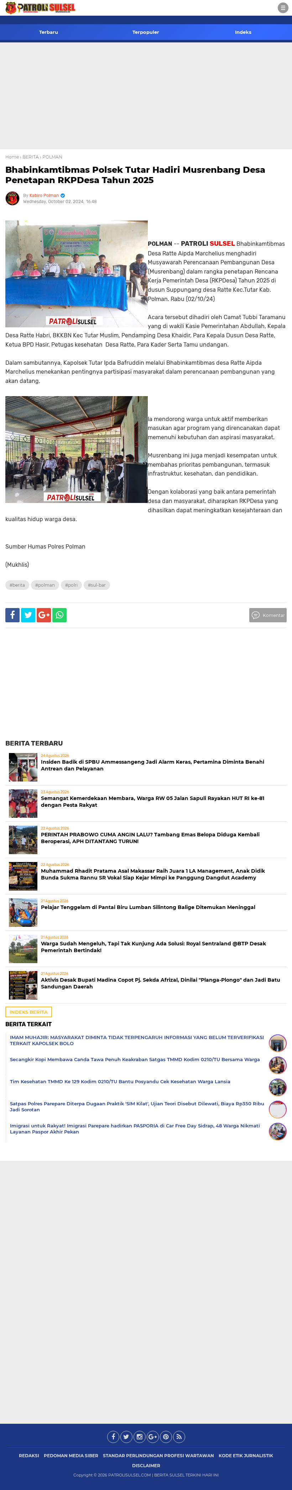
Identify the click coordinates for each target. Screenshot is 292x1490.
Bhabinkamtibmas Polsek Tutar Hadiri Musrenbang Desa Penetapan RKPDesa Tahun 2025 (135, 175)
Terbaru (48, 32)
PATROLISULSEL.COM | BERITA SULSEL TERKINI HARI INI (163, 1475)
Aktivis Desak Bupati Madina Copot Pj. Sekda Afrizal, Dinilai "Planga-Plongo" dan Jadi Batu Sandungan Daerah (160, 983)
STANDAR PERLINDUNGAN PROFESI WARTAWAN (158, 1455)
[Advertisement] (146, 96)
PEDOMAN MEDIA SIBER (71, 1455)
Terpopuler (145, 32)
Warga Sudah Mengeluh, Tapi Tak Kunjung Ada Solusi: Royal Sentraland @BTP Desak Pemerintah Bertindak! (153, 947)
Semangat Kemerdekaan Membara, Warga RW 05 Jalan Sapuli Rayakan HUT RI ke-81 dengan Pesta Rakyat (152, 802)
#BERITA (17, 585)
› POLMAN (51, 157)
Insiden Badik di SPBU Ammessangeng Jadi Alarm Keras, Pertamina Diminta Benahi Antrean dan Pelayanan (152, 765)
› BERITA (29, 157)
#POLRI (71, 585)
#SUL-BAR (97, 585)
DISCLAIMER (146, 1465)
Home (12, 157)
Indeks (243, 32)
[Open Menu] (283, 7)
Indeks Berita (29, 1012)
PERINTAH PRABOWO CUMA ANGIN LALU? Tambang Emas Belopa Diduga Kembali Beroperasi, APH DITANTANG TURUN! (150, 838)
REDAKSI (29, 1455)
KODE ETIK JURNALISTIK (246, 1455)
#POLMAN (45, 585)
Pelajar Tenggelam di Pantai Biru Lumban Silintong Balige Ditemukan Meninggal (148, 907)
